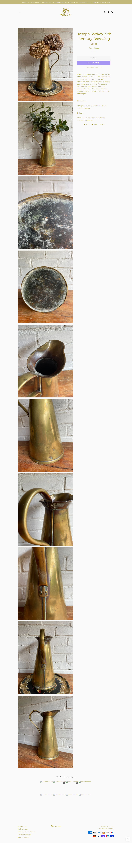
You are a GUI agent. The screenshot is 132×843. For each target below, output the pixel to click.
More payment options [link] (93, 67)
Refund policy (23, 837)
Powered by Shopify (106, 829)
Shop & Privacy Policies (26, 832)
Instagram (57, 826)
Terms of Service (24, 835)
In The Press (23, 829)
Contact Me (22, 826)
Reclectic (110, 826)
